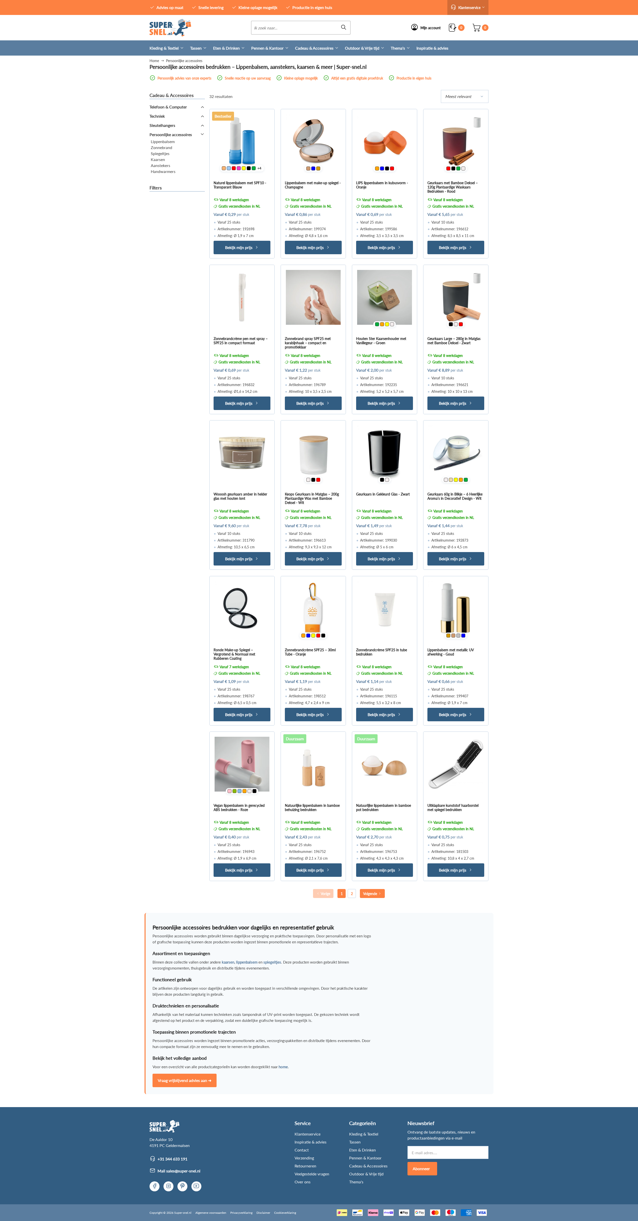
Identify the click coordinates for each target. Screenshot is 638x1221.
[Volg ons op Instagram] (168, 1186)
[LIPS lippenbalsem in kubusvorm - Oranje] (384, 141)
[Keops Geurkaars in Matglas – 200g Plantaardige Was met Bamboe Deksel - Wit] (313, 452)
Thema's (398, 48)
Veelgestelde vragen (312, 1173)
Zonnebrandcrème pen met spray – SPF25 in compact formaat (241, 340)
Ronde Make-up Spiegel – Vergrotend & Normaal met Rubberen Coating (234, 654)
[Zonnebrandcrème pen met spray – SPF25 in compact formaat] (242, 297)
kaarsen (228, 962)
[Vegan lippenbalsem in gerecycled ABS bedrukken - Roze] (242, 764)
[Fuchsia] (239, 168)
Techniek (157, 116)
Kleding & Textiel (164, 48)
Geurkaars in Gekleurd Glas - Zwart (383, 494)
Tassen (196, 48)
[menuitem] (170, 48)
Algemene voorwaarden (210, 1213)
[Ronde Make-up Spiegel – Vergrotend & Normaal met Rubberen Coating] (242, 608)
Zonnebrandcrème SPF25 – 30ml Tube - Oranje (310, 652)
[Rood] (234, 168)
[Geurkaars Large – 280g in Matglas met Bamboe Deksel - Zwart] (455, 297)
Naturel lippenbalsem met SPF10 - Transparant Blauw (240, 185)
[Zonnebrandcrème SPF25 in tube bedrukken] (384, 608)
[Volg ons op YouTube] (196, 1186)
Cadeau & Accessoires (314, 48)
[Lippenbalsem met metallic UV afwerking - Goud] (455, 608)
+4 (259, 168)
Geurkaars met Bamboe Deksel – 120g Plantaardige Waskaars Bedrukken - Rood (452, 187)
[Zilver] (458, 636)
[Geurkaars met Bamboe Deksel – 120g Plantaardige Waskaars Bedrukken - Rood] (455, 141)
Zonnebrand (161, 147)
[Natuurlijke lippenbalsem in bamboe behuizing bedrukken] (313, 764)
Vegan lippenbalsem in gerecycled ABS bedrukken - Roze (239, 807)
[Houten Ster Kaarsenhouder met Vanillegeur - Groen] (384, 297)
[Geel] (244, 168)
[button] (467, 7)
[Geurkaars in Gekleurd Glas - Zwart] (384, 452)
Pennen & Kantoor (267, 48)
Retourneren (305, 1165)
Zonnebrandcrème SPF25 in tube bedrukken (381, 652)
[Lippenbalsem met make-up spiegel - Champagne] (313, 141)
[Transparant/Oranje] (224, 168)
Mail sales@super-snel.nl (179, 1170)
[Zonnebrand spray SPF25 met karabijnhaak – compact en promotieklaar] (313, 297)
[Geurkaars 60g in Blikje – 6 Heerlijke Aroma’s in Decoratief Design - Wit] (455, 452)
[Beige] (451, 480)
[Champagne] (308, 168)
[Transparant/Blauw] (229, 168)
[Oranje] (377, 168)
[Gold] (318, 168)
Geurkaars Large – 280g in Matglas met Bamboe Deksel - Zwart (453, 340)
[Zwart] (249, 168)
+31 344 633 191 (172, 1158)
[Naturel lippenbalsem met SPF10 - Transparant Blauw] (242, 141)
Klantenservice (307, 1134)
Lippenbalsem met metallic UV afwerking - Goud (450, 652)
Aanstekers (160, 165)
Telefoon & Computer (168, 106)
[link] (170, 27)
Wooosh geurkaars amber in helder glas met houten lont (240, 496)
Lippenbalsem (163, 141)
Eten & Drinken (226, 48)
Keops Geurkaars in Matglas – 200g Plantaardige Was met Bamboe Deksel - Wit (312, 498)
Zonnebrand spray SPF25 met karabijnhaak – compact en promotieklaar (308, 342)
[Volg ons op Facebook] (155, 1186)
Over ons (303, 1181)
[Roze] (230, 791)
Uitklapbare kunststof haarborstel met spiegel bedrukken (452, 807)
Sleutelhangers (162, 125)
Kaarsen (158, 159)
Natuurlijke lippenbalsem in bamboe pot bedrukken (383, 807)
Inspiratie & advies (432, 48)
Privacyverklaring (241, 1213)
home (283, 1066)
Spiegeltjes (160, 153)
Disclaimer (263, 1213)
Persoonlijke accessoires (171, 134)
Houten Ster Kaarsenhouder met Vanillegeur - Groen (381, 340)
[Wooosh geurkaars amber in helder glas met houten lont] (242, 452)
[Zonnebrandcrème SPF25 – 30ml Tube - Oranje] (313, 608)
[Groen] (254, 168)
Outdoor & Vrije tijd (362, 48)
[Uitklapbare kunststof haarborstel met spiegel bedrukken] (455, 764)
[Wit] (463, 168)
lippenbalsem (246, 962)
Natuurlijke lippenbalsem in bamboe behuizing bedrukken (312, 807)
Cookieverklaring (285, 1213)
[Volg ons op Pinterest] (182, 1186)
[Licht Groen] (235, 791)
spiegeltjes (272, 962)
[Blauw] (313, 168)
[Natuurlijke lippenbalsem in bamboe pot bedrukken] (384, 764)
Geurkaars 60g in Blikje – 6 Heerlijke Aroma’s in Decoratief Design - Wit (454, 496)
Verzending (304, 1157)
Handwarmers (163, 171)
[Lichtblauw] (239, 791)
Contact (302, 1149)
